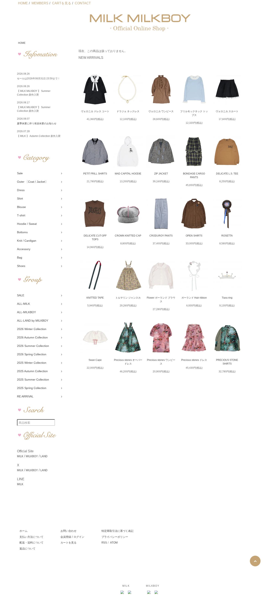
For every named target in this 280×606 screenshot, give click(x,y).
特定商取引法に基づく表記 (117, 530)
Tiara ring (227, 297)
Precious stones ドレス (194, 360)
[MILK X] (130, 592)
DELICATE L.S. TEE (227, 173)
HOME (23, 3)
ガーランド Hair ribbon (194, 297)
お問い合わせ (68, 530)
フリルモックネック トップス (194, 113)
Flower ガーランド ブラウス (161, 299)
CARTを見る (61, 3)
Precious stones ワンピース (161, 362)
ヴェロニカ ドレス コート (95, 111)
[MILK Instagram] (122, 592)
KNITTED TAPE (95, 297)
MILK (20, 456)
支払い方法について (31, 536)
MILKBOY (32, 456)
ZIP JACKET (161, 173)
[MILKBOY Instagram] (149, 592)
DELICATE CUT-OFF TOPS (95, 237)
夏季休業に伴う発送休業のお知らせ (36, 123)
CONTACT (83, 3)
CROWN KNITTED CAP (128, 235)
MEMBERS (40, 3)
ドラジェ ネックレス (128, 111)
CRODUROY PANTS (161, 235)
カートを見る (68, 542)
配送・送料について (31, 542)
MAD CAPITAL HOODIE (128, 173)
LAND (43, 456)
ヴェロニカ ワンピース (161, 111)
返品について (27, 548)
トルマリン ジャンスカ (128, 297)
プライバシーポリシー (114, 536)
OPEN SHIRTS (194, 235)
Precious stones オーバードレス (128, 362)
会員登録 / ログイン (72, 536)
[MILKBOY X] (156, 592)
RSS (104, 542)
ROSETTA (227, 235)
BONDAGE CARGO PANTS (194, 175)
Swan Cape (95, 360)
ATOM (114, 542)
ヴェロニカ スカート (227, 111)
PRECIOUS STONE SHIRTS (227, 362)
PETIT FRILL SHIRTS (95, 173)
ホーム (23, 530)
